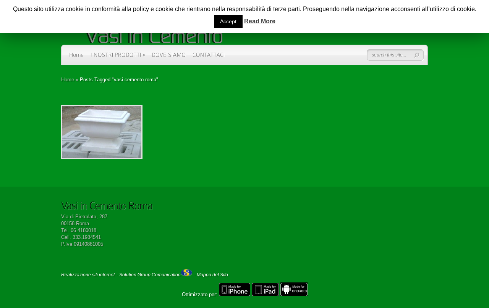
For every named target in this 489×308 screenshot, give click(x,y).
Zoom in (84, 132)
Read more (121, 132)
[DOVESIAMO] (169, 57)
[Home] (76, 57)
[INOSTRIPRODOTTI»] (118, 57)
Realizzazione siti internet (88, 274)
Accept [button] (228, 21)
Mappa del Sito (212, 274)
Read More (259, 21)
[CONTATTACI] (209, 57)
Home (67, 79)
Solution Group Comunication (150, 274)
